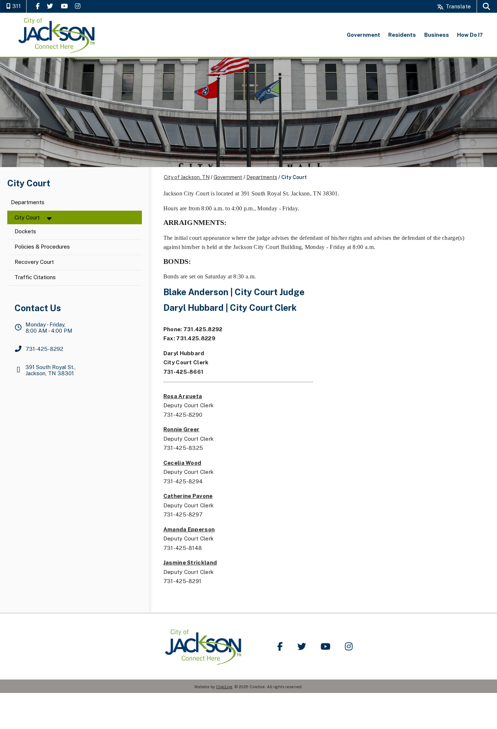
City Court (27, 217)
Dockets (25, 232)
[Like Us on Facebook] (38, 6)
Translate (457, 6)
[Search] (486, 6)
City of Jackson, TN (187, 177)
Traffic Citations (35, 277)
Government (228, 177)
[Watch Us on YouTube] (64, 6)
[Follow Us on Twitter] (50, 6)
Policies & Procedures (42, 247)
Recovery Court (34, 262)
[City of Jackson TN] (57, 35)
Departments (27, 202)
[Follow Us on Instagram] (77, 6)
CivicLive (224, 687)
